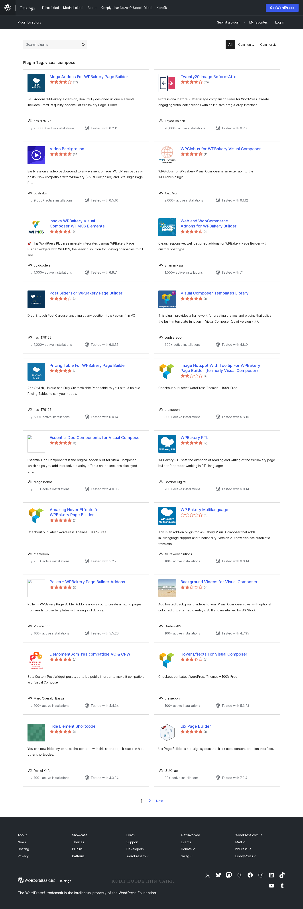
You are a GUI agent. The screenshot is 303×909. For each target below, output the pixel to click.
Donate (188, 849)
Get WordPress (282, 8)
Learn (130, 835)
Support (132, 842)
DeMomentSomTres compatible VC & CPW (90, 654)
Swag (187, 856)
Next (159, 801)
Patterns (78, 856)
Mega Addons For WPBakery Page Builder (89, 76)
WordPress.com (248, 835)
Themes (78, 842)
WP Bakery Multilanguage (204, 509)
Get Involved (190, 835)
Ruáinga (65, 881)
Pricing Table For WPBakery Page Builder (88, 365)
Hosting (23, 849)
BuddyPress (246, 856)
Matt (240, 842)
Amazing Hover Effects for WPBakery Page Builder (75, 512)
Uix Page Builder (196, 726)
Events (186, 842)
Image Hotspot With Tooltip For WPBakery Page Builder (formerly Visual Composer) (220, 368)
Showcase (79, 835)
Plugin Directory (29, 22)
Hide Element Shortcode (73, 726)
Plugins (77, 849)
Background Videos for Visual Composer (219, 581)
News (22, 842)
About (22, 835)
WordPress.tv (138, 856)
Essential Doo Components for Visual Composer (95, 437)
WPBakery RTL (195, 437)
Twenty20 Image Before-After (209, 76)
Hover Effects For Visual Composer (214, 654)
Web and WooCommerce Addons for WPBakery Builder (208, 223)
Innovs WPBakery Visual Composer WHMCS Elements (77, 223)
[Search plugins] (83, 44)
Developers (135, 849)
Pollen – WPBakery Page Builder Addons (87, 581)
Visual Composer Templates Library (214, 293)
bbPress (243, 849)
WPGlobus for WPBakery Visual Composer (221, 148)
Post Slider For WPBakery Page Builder (86, 293)
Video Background (67, 148)
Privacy (23, 856)
